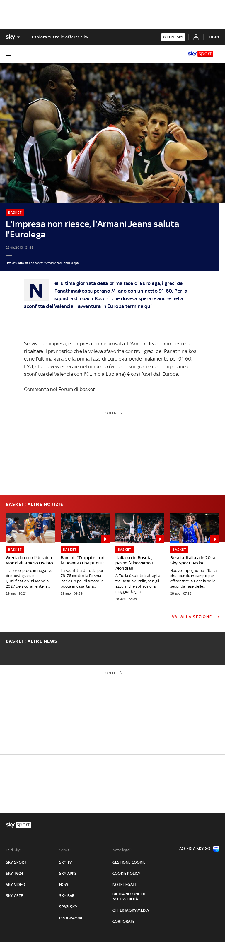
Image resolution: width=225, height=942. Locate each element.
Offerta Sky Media (130, 910)
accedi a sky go (194, 848)
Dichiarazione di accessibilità (128, 896)
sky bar (66, 895)
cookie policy (126, 873)
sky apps (68, 873)
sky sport (16, 862)
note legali (124, 884)
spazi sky (68, 907)
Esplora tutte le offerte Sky (60, 37)
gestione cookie (128, 862)
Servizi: (65, 850)
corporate (123, 921)
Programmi (70, 918)
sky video (15, 884)
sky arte (14, 895)
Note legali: (122, 850)
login (213, 37)
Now (64, 884)
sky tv (65, 862)
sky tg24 (14, 873)
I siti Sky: (13, 850)
